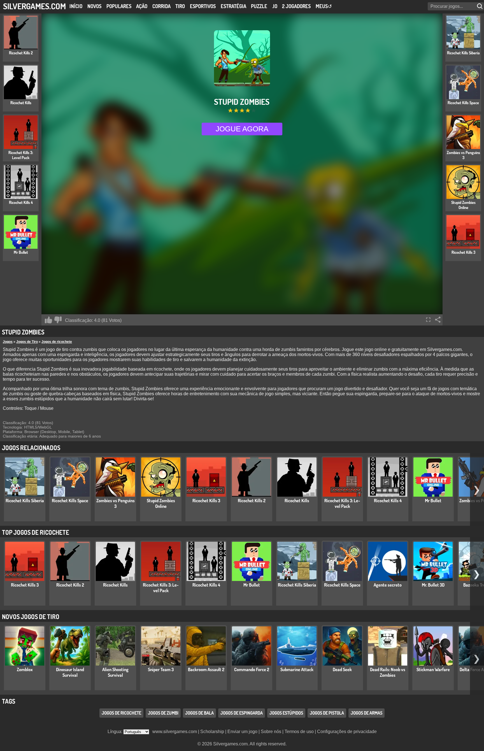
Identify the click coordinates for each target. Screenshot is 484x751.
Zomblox (25, 669)
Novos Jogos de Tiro (30, 616)
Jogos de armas (366, 713)
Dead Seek (342, 669)
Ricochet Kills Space (70, 500)
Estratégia (233, 6)
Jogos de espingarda (241, 713)
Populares (118, 6)
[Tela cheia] (428, 319)
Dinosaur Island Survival (70, 672)
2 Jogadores (296, 6)
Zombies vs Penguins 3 (115, 503)
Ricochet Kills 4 (388, 500)
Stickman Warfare (433, 669)
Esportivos (203, 6)
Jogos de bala (199, 713)
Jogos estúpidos (286, 713)
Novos (94, 6)
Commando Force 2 (251, 669)
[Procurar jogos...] (480, 6)
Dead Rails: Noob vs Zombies (387, 672)
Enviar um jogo (242, 731)
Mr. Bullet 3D (433, 585)
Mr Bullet (433, 500)
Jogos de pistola (327, 713)
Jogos (8, 342)
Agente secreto (388, 585)
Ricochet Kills (297, 500)
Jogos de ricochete (56, 342)
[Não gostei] (58, 320)
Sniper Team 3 (161, 669)
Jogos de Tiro (27, 342)
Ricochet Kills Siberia (25, 500)
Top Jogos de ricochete (35, 532)
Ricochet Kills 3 (206, 500)
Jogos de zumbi (163, 713)
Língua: (116, 731)
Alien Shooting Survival (115, 672)
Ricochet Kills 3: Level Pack (342, 503)
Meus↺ (324, 6)
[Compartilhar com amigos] (437, 319)
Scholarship (212, 731)
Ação (141, 6)
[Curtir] (48, 320)
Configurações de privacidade (347, 731)
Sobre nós (271, 731)
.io (274, 6)
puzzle (259, 6)
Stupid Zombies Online (161, 503)
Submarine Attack (296, 669)
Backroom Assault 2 (206, 669)
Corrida (161, 6)
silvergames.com (34, 6)
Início (75, 6)
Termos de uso (299, 731)
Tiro (180, 6)
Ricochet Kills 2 (252, 500)
